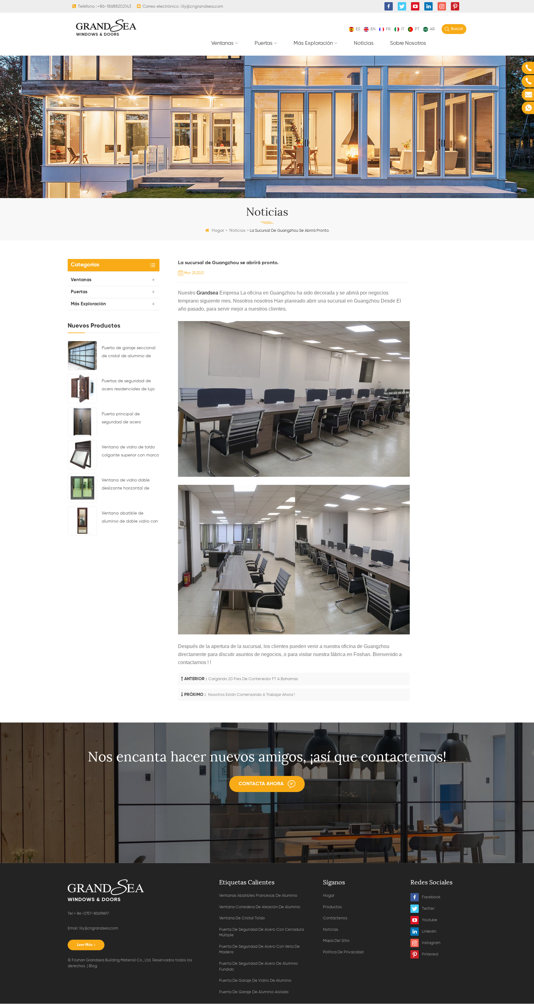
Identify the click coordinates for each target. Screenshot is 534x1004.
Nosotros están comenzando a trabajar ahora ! (251, 695)
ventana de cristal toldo (242, 918)
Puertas (264, 43)
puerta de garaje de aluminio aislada (253, 992)
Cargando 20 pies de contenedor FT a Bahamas (253, 679)
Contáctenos (335, 918)
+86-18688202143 (114, 6)
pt (417, 29)
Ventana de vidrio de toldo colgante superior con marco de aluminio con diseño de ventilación (130, 452)
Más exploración (313, 43)
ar (432, 29)
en (373, 29)
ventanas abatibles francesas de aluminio (258, 896)
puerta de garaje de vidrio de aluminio (255, 981)
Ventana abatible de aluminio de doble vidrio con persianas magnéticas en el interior (130, 518)
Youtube (429, 920)
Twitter (428, 909)
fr (388, 29)
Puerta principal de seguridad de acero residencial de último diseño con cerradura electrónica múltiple (129, 419)
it (402, 29)
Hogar (218, 230)
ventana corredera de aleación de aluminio (259, 907)
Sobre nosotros (408, 43)
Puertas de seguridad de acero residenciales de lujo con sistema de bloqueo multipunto (128, 386)
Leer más (85, 945)
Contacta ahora (261, 784)
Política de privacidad (343, 952)
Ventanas (222, 43)
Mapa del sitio (336, 941)
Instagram (431, 943)
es (358, 29)
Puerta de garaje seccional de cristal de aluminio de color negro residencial (128, 353)
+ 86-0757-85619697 (91, 914)
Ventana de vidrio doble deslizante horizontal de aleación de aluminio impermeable (126, 485)
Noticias (364, 43)
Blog (93, 966)
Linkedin (429, 932)
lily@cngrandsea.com (202, 6)
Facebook (431, 897)
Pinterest (430, 954)
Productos (332, 907)
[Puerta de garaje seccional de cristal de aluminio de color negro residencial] (82, 355)
